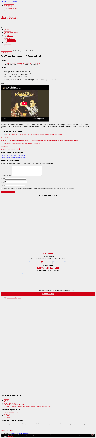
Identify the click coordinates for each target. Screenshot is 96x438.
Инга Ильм (9, 17)
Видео (6, 42)
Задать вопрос (8, 5)
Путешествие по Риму (11, 32)
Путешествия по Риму (11, 413)
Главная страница (6, 51)
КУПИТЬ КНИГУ (48, 294)
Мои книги (7, 31)
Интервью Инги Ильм (10, 8)
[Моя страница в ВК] (65, 263)
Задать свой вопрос (10, 403)
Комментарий (6, 175)
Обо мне (6, 11)
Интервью (10, 36)
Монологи (7, 34)
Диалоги (6, 35)
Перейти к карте (7, 430)
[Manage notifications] (92, 434)
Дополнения (8, 38)
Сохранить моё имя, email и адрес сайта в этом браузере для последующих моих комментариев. (38, 188)
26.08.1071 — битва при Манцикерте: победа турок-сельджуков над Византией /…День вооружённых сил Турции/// (39, 140)
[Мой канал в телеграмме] (53, 263)
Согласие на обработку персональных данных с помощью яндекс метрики (27, 406)
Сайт (2, 185)
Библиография (11, 41)
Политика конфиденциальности (14, 404)
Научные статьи (9, 4)
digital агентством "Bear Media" (20, 433)
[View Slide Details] (28, 345)
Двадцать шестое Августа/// (10, 149)
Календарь (7, 44)
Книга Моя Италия (9, 7)
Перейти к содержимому (9, 1)
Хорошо (10, 436)
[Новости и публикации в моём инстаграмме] (42, 263)
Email (3, 182)
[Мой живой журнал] (30, 263)
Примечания (11, 39)
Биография (7, 29)
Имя (3, 178)
